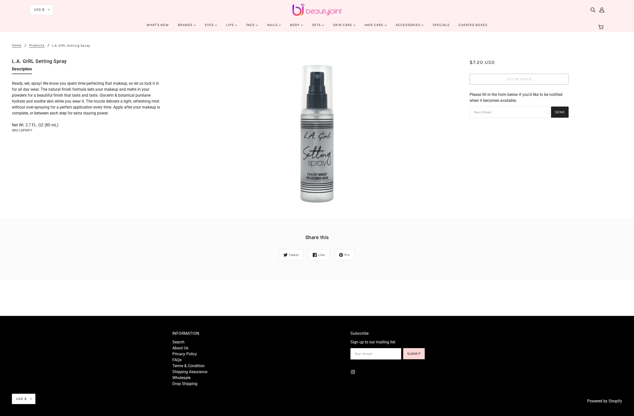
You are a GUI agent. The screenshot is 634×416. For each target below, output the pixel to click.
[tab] (22, 70)
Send (560, 112)
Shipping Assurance (189, 371)
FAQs (177, 360)
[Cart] (601, 27)
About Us (180, 348)
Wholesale (181, 377)
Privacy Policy (184, 354)
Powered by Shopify (604, 401)
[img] (592, 10)
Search (178, 342)
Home (17, 45)
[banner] (317, 9)
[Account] (601, 10)
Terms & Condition (188, 365)
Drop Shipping (184, 383)
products (37, 45)
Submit (414, 354)
